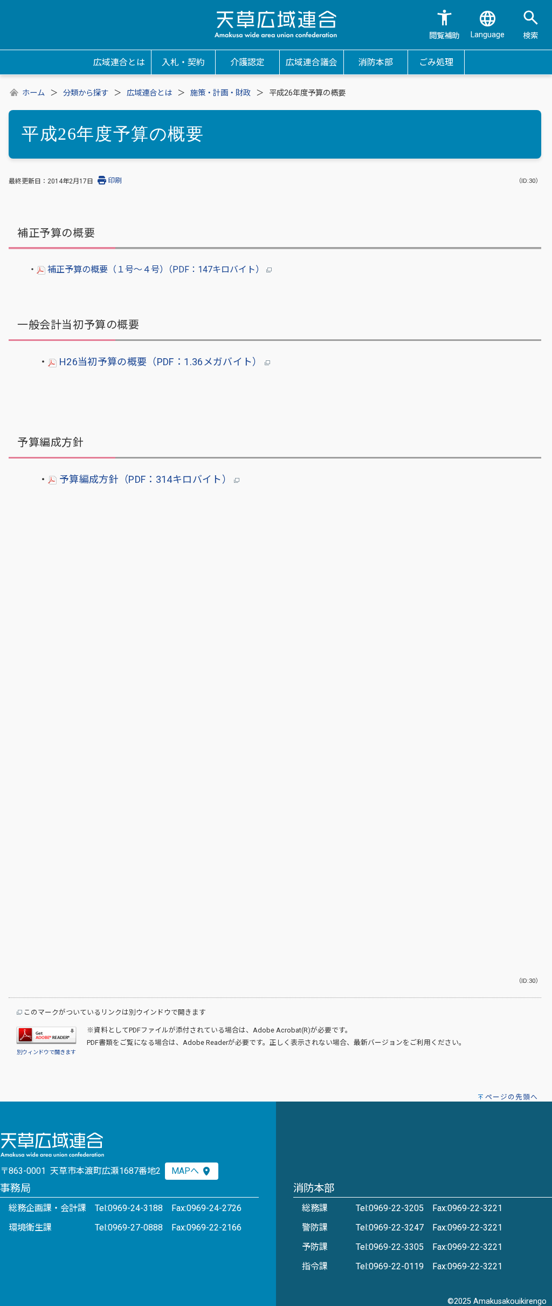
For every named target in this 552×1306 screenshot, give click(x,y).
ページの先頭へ (511, 1097)
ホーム (33, 93)
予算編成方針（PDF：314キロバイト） (145, 479)
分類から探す (85, 93)
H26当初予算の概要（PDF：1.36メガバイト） (161, 361)
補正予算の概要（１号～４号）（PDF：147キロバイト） (155, 269)
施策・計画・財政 (220, 93)
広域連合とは (149, 93)
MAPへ (186, 1171)
